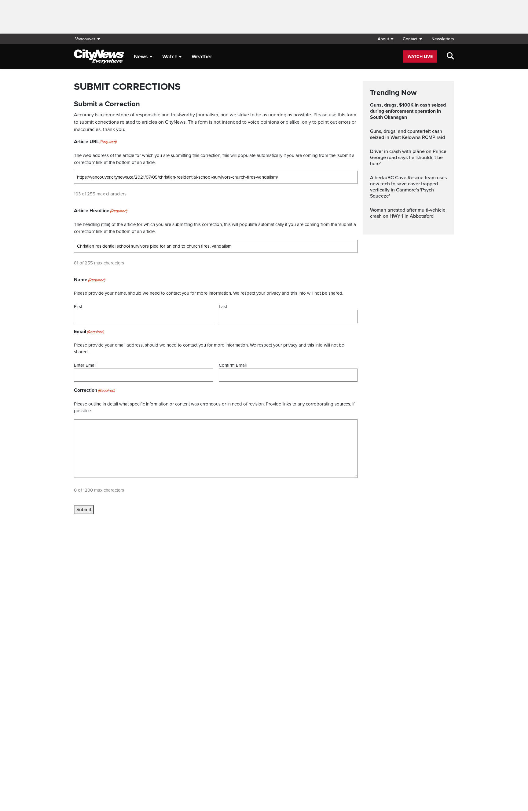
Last (223, 306)
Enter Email (85, 365)
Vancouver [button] (85, 39)
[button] (385, 39)
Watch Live (420, 56)
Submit (83, 510)
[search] (450, 56)
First (78, 306)
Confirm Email (233, 365)
